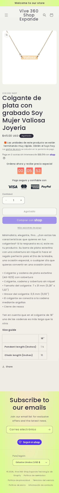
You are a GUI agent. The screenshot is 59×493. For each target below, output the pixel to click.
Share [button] (9, 366)
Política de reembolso (34, 475)
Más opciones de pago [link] (30, 227)
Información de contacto (40, 485)
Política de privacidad (19, 480)
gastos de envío (13, 149)
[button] (6, 15)
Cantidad (7, 194)
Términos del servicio (43, 480)
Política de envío (17, 485)
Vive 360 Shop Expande (26, 471)
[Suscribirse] (49, 429)
